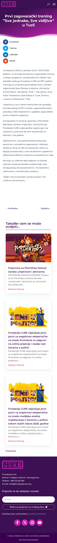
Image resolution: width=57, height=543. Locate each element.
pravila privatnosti (37, 514)
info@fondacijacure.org (20, 484)
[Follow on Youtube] (39, 522)
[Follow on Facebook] (17, 522)
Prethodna (11, 451)
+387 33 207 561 (17, 481)
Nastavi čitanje (16, 289)
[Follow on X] (25, 522)
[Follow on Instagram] (32, 522)
